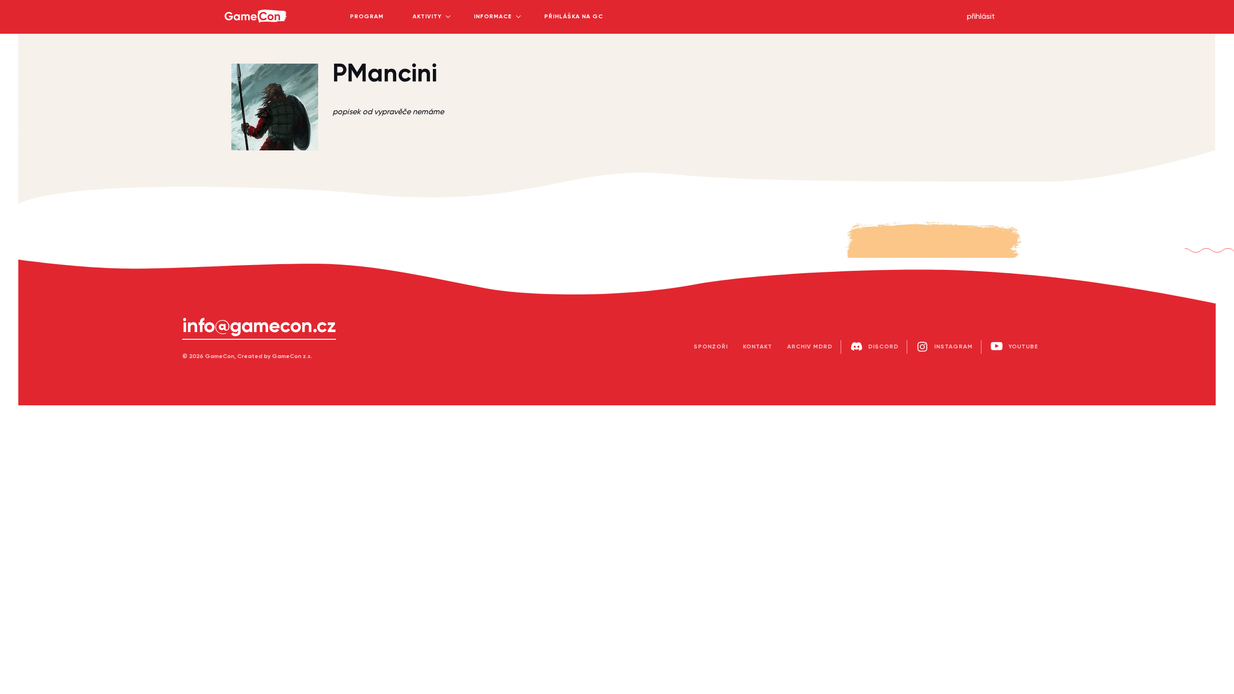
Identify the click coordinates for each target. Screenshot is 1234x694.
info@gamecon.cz (259, 326)
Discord (883, 347)
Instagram (953, 347)
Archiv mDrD (809, 347)
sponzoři (711, 347)
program (367, 17)
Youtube (1023, 347)
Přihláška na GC (573, 17)
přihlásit (981, 17)
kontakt (757, 347)
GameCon (236, 2)
